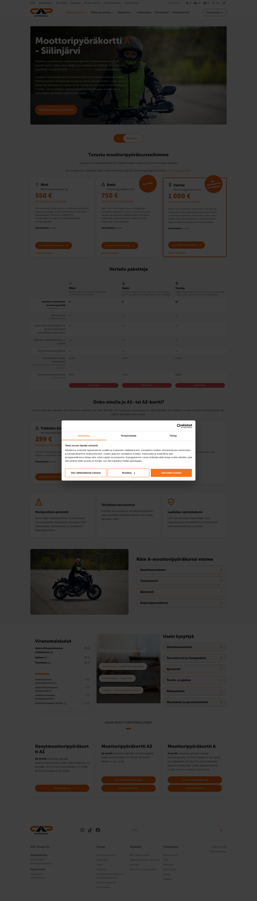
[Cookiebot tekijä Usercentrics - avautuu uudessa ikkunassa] (179, 426)
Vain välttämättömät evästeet (86, 473)
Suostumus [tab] (84, 435)
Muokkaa (126, 473)
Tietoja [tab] (173, 435)
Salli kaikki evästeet (171, 473)
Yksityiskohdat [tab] (128, 435)
